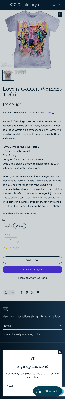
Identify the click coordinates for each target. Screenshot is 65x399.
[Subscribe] (57, 386)
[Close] (60, 352)
